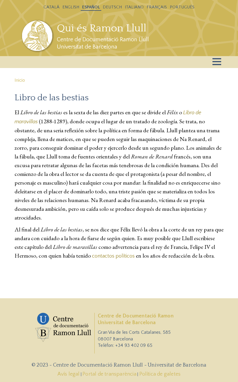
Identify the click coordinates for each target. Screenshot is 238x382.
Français (157, 7)
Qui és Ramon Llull (101, 28)
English (70, 7)
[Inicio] (38, 35)
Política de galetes (160, 374)
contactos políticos (113, 256)
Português (182, 7)
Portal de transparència (109, 374)
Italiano (134, 7)
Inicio (20, 80)
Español (91, 7)
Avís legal (68, 374)
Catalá (51, 7)
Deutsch (112, 7)
